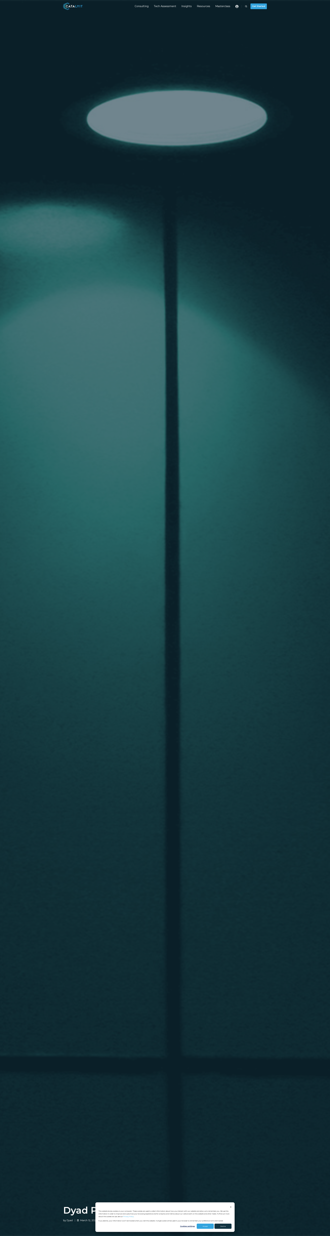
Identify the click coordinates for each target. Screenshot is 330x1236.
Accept (205, 1226)
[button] (246, 6)
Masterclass (222, 6)
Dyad (70, 1220)
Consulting (142, 6)
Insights (186, 6)
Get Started (258, 6)
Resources (203, 6)
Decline (223, 1226)
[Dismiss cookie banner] (231, 1206)
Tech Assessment (165, 6)
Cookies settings (187, 1226)
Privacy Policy (128, 1216)
